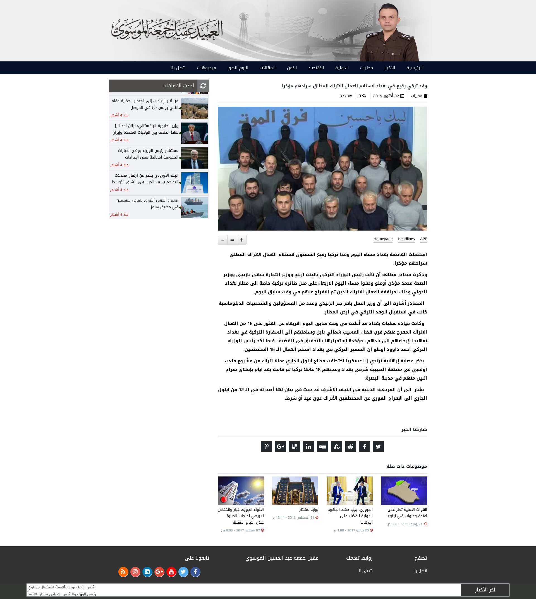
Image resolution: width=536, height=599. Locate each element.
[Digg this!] (322, 446)
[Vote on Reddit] (350, 446)
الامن (292, 67)
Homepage (383, 239)
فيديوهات (206, 67)
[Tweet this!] (378, 446)
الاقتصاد (316, 67)
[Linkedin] (147, 572)
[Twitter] (183, 572)
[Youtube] (171, 572)
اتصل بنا (178, 67)
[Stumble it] (336, 446)
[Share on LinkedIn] (308, 446)
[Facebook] (195, 572)
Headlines (406, 239)
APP (423, 239)
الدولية (342, 67)
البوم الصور (237, 67)
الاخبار (389, 67)
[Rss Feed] (123, 572)
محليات (366, 67)
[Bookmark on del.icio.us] (294, 446)
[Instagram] (135, 572)
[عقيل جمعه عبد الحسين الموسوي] (389, 31)
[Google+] (159, 572)
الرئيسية (414, 67)
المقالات (268, 67)
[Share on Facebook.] (364, 446)
